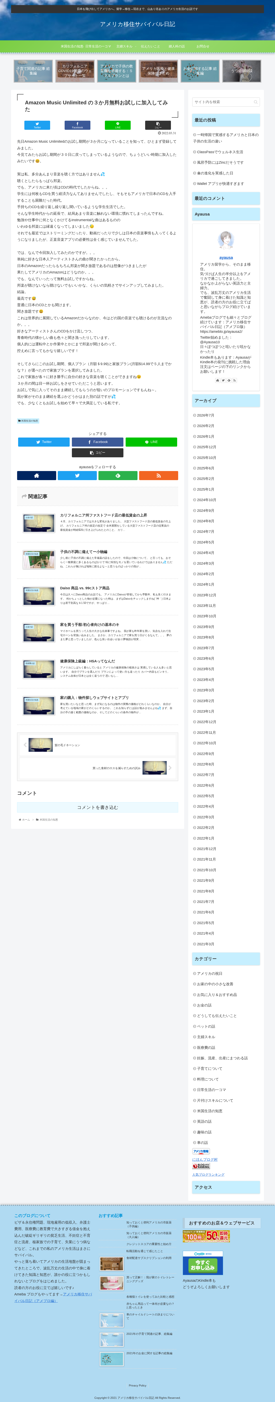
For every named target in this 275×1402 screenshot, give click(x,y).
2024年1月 (205, 584)
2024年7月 (205, 532)
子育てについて (209, 1069)
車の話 (202, 1143)
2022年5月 (205, 796)
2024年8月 (205, 521)
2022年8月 (205, 764)
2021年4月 (205, 933)
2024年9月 (205, 511)
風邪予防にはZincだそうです (220, 162)
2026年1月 (205, 437)
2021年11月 (206, 859)
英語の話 (204, 1121)
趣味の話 (204, 1132)
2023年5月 (205, 669)
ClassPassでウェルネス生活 (220, 152)
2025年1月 (205, 489)
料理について (208, 1079)
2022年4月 (205, 806)
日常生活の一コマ (211, 1090)
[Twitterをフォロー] (77, 475)
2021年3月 (205, 944)
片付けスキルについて (215, 1100)
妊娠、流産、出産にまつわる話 (222, 1058)
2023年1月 (205, 711)
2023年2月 (205, 701)
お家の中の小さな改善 (215, 984)
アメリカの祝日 (209, 974)
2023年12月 (206, 595)
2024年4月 (205, 553)
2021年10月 (206, 870)
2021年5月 (205, 923)
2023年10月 (206, 616)
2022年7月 (205, 775)
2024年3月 (205, 563)
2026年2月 (205, 426)
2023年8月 (205, 637)
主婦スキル (206, 1037)
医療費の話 (206, 1048)
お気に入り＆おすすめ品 (217, 995)
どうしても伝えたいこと (217, 1016)
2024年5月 (205, 542)
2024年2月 (205, 574)
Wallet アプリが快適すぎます (220, 184)
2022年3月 (205, 817)
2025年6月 (205, 468)
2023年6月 (205, 659)
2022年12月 (206, 722)
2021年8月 (205, 891)
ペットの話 (206, 1026)
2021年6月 (205, 912)
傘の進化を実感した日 (215, 173)
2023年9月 (205, 627)
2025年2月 (205, 479)
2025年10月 (206, 458)
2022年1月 (205, 838)
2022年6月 (205, 785)
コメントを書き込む (97, 807)
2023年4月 (205, 680)
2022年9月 (205, 754)
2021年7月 (205, 902)
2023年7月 (205, 648)
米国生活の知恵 (29, 420)
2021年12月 (206, 849)
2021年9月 (205, 880)
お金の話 (204, 1005)
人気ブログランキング (208, 1174)
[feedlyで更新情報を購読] (118, 475)
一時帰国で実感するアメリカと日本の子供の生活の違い (226, 138)
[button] (255, 102)
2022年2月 (205, 828)
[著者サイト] (36, 475)
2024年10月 (206, 500)
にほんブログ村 (205, 1160)
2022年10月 (206, 743)
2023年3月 (205, 690)
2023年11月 (206, 606)
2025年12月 (206, 447)
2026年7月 (205, 415)
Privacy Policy (137, 1385)
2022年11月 (206, 733)
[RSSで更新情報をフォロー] (158, 475)
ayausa (226, 257)
